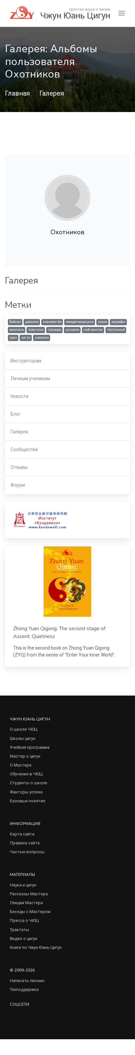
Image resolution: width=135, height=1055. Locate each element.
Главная (17, 93)
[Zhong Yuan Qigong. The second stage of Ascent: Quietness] (67, 581)
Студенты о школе (28, 782)
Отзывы (19, 467)
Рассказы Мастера (29, 893)
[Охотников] (67, 198)
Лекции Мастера (26, 902)
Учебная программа (29, 747)
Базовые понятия (27, 800)
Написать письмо (27, 980)
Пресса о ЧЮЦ (24, 920)
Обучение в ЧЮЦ (26, 773)
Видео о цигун (23, 938)
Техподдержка (24, 989)
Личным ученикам (30, 378)
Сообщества (24, 449)
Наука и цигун (23, 885)
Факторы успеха (26, 792)
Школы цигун (22, 738)
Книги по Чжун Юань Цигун (36, 947)
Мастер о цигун (25, 756)
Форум (17, 485)
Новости (19, 396)
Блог (15, 414)
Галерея (51, 93)
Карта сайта (22, 834)
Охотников (67, 232)
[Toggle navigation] (121, 13)
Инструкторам (25, 360)
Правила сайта (25, 842)
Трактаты (19, 929)
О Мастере (20, 765)
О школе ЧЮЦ (23, 729)
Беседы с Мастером (30, 911)
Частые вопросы (27, 851)
